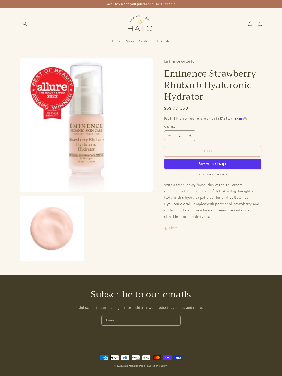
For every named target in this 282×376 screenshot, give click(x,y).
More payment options (213, 174)
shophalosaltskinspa (134, 366)
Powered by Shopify (157, 366)
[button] (25, 23)
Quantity (169, 126)
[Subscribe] (175, 320)
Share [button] (173, 228)
